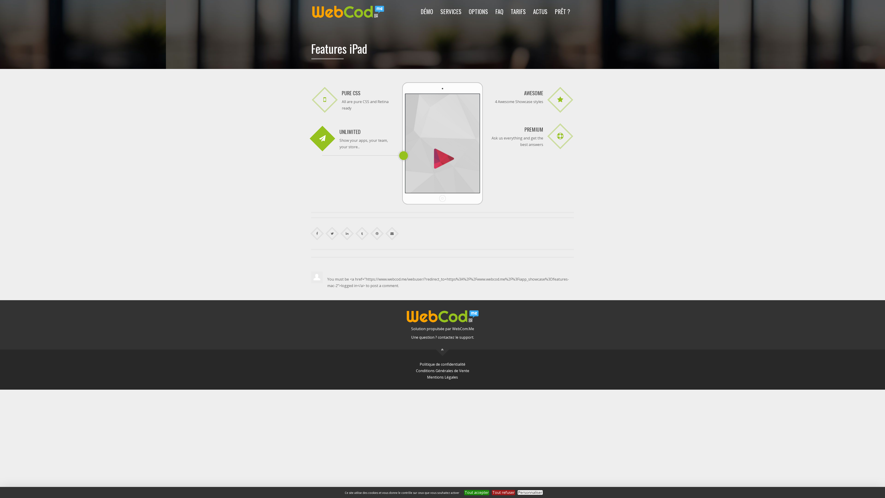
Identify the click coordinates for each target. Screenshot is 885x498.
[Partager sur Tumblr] (362, 233)
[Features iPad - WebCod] (348, 11)
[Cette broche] (377, 233)
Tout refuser (503, 492)
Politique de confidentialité (442, 364)
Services (450, 11)
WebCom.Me (463, 328)
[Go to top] (442, 349)
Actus (540, 11)
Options (478, 11)
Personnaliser (530, 492)
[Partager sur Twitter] (332, 233)
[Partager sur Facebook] (317, 233)
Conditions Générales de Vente (442, 370)
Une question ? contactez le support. (442, 337)
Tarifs (518, 11)
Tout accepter (477, 492)
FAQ (499, 11)
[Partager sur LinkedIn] (347, 233)
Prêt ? (562, 11)
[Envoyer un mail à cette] (392, 233)
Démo (427, 11)
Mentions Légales (442, 377)
